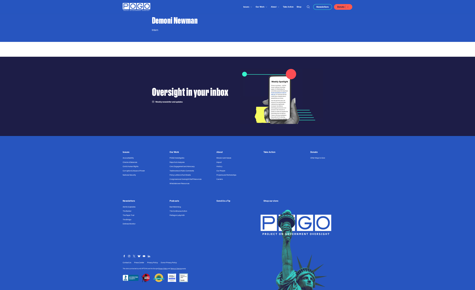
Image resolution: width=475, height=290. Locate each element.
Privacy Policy (162, 268)
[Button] (308, 7)
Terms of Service (176, 268)
